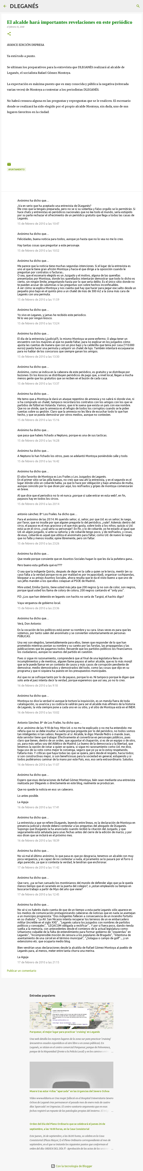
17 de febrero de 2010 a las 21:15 (38, 962)
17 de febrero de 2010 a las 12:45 (38, 894)
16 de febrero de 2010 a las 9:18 (37, 685)
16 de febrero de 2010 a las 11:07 (38, 764)
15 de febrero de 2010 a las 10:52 (38, 250)
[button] (9, 34)
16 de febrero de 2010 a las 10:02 (38, 712)
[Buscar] (43, 6)
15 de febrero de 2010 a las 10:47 (38, 223)
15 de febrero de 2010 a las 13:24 (38, 323)
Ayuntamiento (16, 169)
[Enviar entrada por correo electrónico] (9, 165)
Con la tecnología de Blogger (73, 1166)
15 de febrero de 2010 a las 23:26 (38, 543)
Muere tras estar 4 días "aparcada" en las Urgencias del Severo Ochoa (69, 1091)
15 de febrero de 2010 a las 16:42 (38, 461)
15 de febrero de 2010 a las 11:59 (38, 299)
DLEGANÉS (24, 6)
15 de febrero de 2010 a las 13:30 (38, 356)
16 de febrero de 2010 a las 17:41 (38, 807)
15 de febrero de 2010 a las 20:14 (38, 503)
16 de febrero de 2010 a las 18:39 (38, 840)
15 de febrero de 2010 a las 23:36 (38, 608)
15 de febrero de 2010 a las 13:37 (38, 383)
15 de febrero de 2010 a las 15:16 (38, 419)
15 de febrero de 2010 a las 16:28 (38, 440)
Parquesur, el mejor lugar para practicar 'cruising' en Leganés (65, 1032)
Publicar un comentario (21, 970)
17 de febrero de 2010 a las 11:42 (38, 867)
